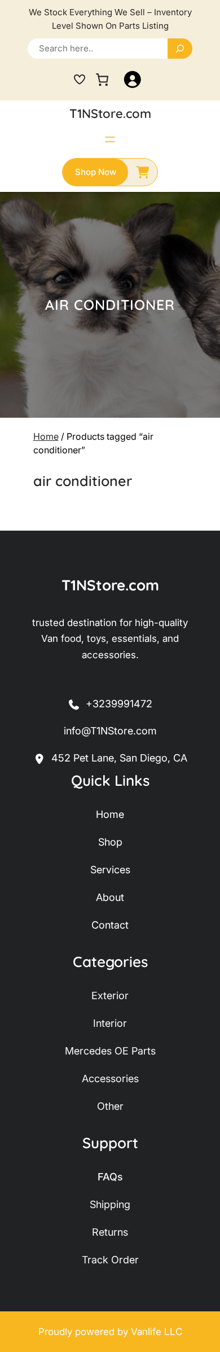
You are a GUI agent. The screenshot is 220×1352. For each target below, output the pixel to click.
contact (110, 925)
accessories (110, 1078)
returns (110, 1232)
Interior (110, 1023)
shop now (95, 172)
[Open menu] (110, 139)
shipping (110, 1204)
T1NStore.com (110, 113)
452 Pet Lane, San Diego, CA (119, 758)
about (110, 897)
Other (110, 1106)
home (110, 814)
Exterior (110, 995)
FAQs (110, 1177)
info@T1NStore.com (110, 731)
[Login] (132, 79)
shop (110, 842)
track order (110, 1260)
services (110, 870)
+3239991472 (119, 704)
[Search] (180, 48)
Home (46, 436)
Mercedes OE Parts (110, 1051)
